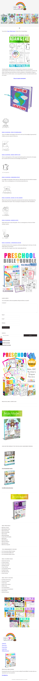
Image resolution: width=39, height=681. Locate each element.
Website (3, 322)
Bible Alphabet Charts (6, 529)
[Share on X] (1, 344)
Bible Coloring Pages (5, 532)
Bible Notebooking (5, 535)
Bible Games (4, 538)
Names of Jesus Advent (6, 584)
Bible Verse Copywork (6, 544)
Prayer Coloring (5, 567)
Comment (4, 302)
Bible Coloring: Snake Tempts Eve (11, 154)
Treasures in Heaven (5, 581)
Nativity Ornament (5, 592)
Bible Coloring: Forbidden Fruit (11, 177)
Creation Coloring (5, 562)
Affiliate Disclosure (5, 650)
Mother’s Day (4, 585)
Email (3, 318)
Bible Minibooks (5, 540)
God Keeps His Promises (6, 579)
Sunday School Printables (6, 536)
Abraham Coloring (5, 565)
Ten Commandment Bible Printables (8, 551)
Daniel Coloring (5, 573)
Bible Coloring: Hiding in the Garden (12, 197)
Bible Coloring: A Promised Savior (11, 242)
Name (3, 314)
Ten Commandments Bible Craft (8, 552)
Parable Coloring (5, 570)
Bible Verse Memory (5, 541)
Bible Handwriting (5, 530)
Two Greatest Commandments (7, 589)
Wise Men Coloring (5, 571)
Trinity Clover (4, 582)
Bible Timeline (4, 533)
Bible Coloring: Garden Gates (10, 220)
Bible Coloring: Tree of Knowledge (11, 132)
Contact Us (4, 643)
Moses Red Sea (4, 590)
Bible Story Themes (5, 527)
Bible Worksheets (5, 543)
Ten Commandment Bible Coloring (8, 554)
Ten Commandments (5, 587)
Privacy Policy (4, 647)
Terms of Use (4, 645)
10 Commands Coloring (6, 568)
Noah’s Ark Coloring (5, 563)
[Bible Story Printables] (19, 10)
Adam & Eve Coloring (6, 560)
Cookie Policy (4, 649)
